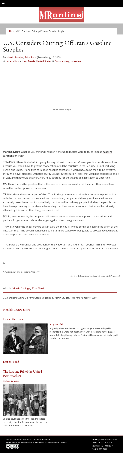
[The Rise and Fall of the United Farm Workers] (24, 400)
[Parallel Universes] (25, 338)
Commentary (62, 61)
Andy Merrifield (57, 324)
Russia (31, 61)
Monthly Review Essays (16, 310)
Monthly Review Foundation (104, 439)
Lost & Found (11, 362)
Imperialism (12, 61)
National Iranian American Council (75, 244)
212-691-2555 (101, 449)
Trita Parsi (30, 57)
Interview (76, 61)
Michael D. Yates (11, 381)
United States (43, 61)
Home (12, 31)
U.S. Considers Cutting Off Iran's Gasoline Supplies (27, 297)
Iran (24, 61)
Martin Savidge (14, 57)
